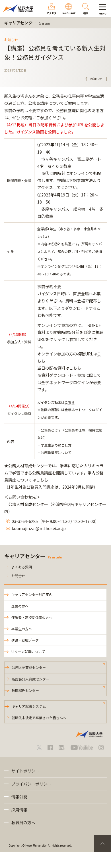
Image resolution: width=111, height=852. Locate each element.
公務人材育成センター (29, 667)
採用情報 (19, 810)
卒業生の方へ (21, 628)
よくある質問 (21, 566)
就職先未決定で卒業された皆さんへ (39, 717)
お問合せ (18, 575)
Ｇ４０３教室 (59, 166)
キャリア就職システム (29, 706)
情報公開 (19, 796)
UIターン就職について (28, 651)
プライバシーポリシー (31, 784)
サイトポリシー (25, 771)
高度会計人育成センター (30, 679)
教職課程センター (25, 690)
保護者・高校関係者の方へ (31, 617)
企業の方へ (19, 606)
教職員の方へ (23, 822)
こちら (75, 368)
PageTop (102, 843)
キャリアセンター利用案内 (31, 594)
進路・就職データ (25, 640)
